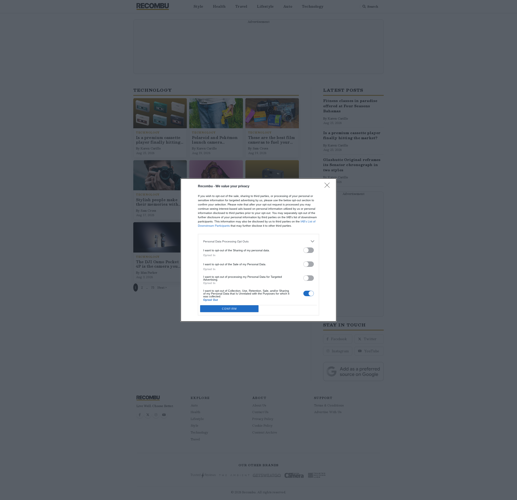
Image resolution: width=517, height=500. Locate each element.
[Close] (328, 186)
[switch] (308, 250)
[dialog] (258, 250)
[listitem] (258, 241)
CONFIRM (229, 308)
